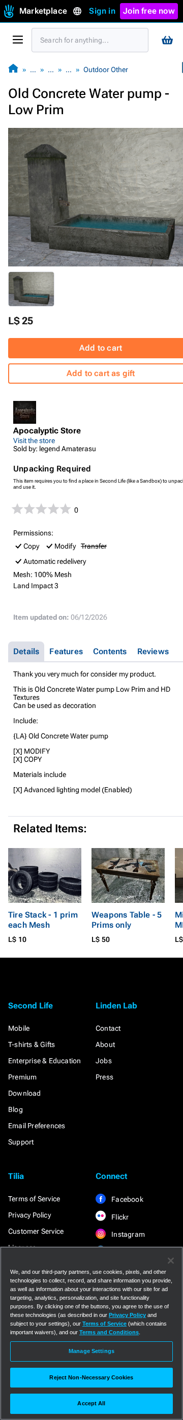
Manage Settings (91, 1351)
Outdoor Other (105, 69)
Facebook (126, 1199)
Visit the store (34, 440)
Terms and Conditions (109, 1332)
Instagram (127, 1234)
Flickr (119, 1217)
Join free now (149, 11)
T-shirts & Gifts (31, 1044)
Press (104, 1077)
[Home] (13, 69)
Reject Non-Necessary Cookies (91, 1377)
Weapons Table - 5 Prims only (127, 920)
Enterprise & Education (44, 1061)
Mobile (18, 1028)
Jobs (104, 1061)
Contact (108, 1028)
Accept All (91, 1403)
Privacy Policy (29, 1215)
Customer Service (36, 1231)
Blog (15, 1109)
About (105, 1044)
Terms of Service (34, 1199)
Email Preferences (36, 1126)
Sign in (102, 11)
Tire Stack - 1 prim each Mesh (43, 920)
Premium (22, 1077)
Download (24, 1093)
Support (21, 1142)
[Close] (171, 1260)
